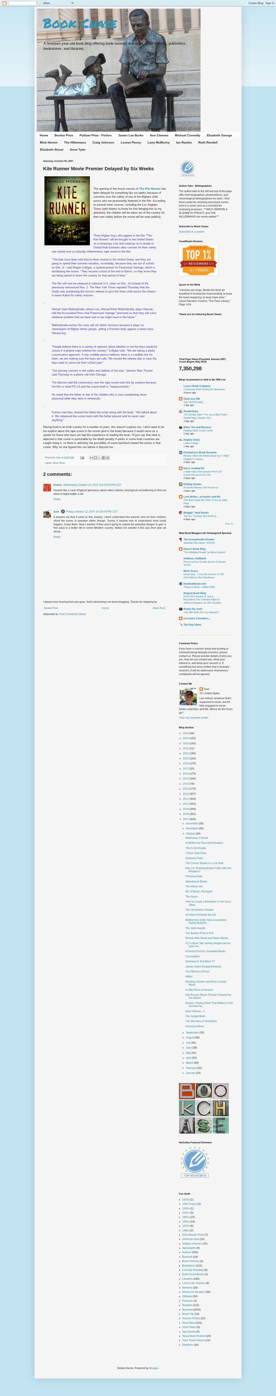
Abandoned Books (196, 881)
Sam (58, 457)
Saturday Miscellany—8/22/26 (199, 542)
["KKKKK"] (187, 1115)
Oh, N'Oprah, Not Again (199, 891)
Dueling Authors (194, 1026)
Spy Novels (189, 1331)
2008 (186, 814)
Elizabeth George (219, 135)
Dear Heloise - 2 (195, 1011)
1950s (186, 1217)
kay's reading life (193, 468)
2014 (186, 783)
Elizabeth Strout (51, 149)
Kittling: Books (192, 484)
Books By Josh (192, 608)
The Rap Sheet (192, 624)
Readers (187, 1305)
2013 (186, 788)
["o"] (204, 1098)
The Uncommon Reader (199, 909)
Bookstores (188, 1265)
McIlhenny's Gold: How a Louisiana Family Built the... (206, 921)
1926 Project (189, 1203)
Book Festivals (190, 1261)
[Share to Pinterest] (108, 458)
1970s (186, 1225)
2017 (186, 768)
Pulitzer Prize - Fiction (96, 135)
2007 (186, 819)
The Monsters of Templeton (201, 1021)
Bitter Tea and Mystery (197, 427)
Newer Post (51, 608)
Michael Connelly (187, 135)
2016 (186, 773)
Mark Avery (190, 571)
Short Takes (189, 1327)
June (189, 1047)
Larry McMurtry (158, 142)
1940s (186, 1212)
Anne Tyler (78, 149)
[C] (204, 1115)
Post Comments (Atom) (72, 614)
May (188, 1052)
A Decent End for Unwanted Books (205, 951)
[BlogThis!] (95, 458)
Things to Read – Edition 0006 (199, 587)
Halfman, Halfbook (194, 558)
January (191, 1072)
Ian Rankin (184, 142)
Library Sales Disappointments (203, 966)
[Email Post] (82, 457)
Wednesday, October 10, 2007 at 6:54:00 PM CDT (92, 484)
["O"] (221, 1098)
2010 (186, 803)
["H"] (221, 1115)
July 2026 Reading (193, 402)
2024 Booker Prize (193, 1234)
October (191, 833)
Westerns (187, 1344)
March (190, 1062)
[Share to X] (99, 458)
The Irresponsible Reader (199, 539)
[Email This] (91, 458)
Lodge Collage (190, 443)
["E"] (221, 1132)
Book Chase (80, 23)
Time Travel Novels (193, 1340)
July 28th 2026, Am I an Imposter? (201, 612)
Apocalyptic (189, 1247)
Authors (186, 1252)
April (189, 1057)
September (192, 1032)
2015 (186, 778)
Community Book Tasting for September (204, 389)
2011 (186, 798)
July (188, 1042)
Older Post (159, 608)
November (192, 828)
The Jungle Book (195, 1016)
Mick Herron (49, 142)
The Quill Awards (195, 928)
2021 (186, 753)
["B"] (187, 1098)
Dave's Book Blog (194, 549)
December (192, 823)
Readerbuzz (190, 411)
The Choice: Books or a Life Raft (204, 863)
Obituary (187, 1296)
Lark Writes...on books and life (201, 496)
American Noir (190, 1239)
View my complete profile (193, 717)
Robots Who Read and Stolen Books (206, 938)
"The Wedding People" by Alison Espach (204, 552)
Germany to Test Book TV (200, 961)
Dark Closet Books (193, 1274)
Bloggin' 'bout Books (196, 512)
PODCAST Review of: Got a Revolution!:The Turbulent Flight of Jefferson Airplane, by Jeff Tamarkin (202, 599)
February (191, 1067)
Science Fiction (191, 1318)
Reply (56, 499)
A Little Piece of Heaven (199, 989)
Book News (59, 463)
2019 (186, 763)
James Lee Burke (130, 135)
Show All (229, 524)
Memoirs (187, 1287)
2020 (186, 758)
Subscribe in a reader (191, 231)
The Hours (191, 896)
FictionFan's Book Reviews (200, 452)
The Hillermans (75, 142)
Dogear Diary (191, 439)
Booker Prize (64, 135)
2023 (186, 743)
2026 (186, 733)
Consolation (192, 956)
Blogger (153, 1368)
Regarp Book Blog (194, 593)
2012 (186, 793)
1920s (186, 1199)
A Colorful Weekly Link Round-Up (200, 487)
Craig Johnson (103, 142)
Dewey (57, 484)
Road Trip (188, 1314)
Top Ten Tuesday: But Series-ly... (200, 516)
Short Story (188, 1322)
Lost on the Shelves (193, 1283)
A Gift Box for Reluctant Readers (204, 842)
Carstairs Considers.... (197, 618)
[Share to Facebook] (104, 458)
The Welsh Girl (194, 886)
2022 (186, 748)
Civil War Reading (193, 1269)
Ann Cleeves (159, 135)
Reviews (187, 1309)
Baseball (187, 1256)
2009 (186, 809)
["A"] (187, 1132)
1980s (186, 1230)
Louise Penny (131, 142)
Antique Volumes (192, 1243)
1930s (186, 1208)
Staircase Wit (191, 398)
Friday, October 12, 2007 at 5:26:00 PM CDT (92, 511)
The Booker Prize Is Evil (199, 933)
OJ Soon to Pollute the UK (200, 914)
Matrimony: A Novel (196, 837)
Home (44, 135)
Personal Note (193, 876)
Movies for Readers (193, 1291)
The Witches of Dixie (197, 971)
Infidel (189, 976)
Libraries (187, 1278)
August (190, 1037)
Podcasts (187, 1300)
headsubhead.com (194, 583)
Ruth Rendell (208, 142)
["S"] (204, 1132)
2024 (186, 738)
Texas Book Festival (193, 1336)
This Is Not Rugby (195, 848)
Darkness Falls (194, 858)
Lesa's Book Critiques (197, 386)
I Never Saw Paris (195, 853)
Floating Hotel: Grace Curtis (198, 430)
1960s (186, 1221)
